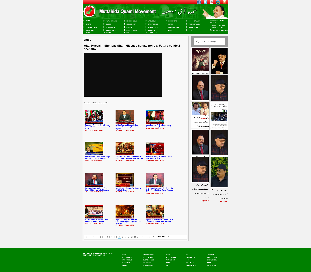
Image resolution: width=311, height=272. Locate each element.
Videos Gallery (194, 24)
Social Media (111, 30)
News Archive (127, 260)
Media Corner (173, 27)
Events (88, 24)
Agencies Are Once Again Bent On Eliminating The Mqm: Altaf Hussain (129, 157)
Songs (170, 24)
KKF (127, 32)
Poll (190, 30)
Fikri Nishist (131, 24)
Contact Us (152, 32)
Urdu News (152, 21)
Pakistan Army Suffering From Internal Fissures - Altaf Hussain (97, 189)
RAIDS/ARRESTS (194, 27)
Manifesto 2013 (91, 27)
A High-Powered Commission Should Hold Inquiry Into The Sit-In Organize (129, 127)
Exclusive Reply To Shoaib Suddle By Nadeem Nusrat (159, 157)
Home (88, 21)
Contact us (211, 266)
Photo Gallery (194, 21)
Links (170, 30)
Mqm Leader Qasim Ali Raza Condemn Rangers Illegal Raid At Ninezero (128, 221)
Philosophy (110, 27)
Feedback (110, 32)
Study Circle (153, 24)
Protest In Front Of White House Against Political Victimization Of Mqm (97, 127)
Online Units (153, 27)
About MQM (90, 30)
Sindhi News (172, 21)
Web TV (88, 32)
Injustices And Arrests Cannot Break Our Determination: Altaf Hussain (159, 220)
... (219, 194)
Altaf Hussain (111, 21)
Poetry (129, 27)
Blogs (108, 24)
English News (131, 21)
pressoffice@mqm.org (220, 30)
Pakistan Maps (131, 30)
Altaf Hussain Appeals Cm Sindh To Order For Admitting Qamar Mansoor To (160, 190)
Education (152, 30)
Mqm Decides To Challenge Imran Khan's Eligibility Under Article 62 (158, 126)
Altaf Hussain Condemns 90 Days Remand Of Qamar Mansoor (97, 157)
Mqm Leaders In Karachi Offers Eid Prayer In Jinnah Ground (98, 220)
